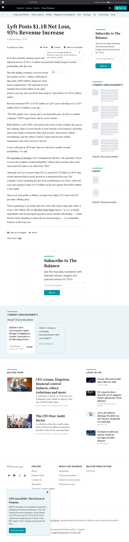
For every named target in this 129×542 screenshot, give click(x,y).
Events (37, 8)
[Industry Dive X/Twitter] (19, 475)
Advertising (64, 471)
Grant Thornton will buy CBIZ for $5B (109, 380)
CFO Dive (34, 2)
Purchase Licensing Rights (43, 488)
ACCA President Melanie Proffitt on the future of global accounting (109, 417)
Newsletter (36, 484)
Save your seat (17, 530)
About (34, 471)
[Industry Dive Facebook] (14, 475)
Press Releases (48, 8)
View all (95, 156)
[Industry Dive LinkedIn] (9, 475)
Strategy (87, 14)
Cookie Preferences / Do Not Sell (65, 532)
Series (113, 14)
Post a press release (109, 156)
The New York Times (44, 209)
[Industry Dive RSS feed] (25, 475)
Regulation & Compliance (64, 14)
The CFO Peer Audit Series (50, 418)
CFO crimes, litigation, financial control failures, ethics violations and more (53, 385)
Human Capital (37, 14)
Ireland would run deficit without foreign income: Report (108, 436)
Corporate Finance (21, 14)
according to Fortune (21, 157)
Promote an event (109, 202)
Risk (79, 14)
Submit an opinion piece (69, 480)
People (49, 14)
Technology (103, 14)
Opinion (20, 8)
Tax (94, 14)
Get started (46, 343)
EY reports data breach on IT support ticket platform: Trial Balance (110, 396)
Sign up (122, 8)
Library (29, 8)
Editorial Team (38, 475)
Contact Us (37, 480)
